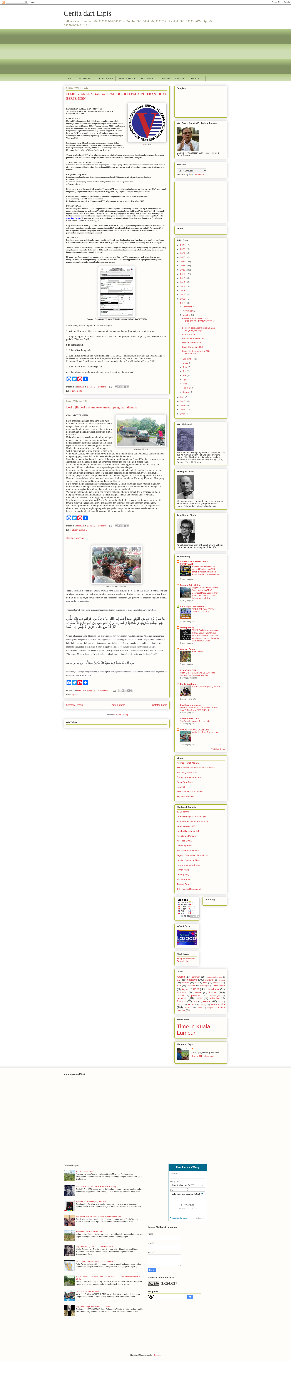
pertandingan (214, 995)
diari (179, 980)
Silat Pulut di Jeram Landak (190, 791)
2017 (183, 282)
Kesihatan (219, 985)
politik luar (214, 998)
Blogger (157, 1355)
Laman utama (117, 705)
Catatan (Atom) (121, 715)
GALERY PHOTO (105, 78)
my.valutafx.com (198, 1218)
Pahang (213, 992)
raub (195, 1001)
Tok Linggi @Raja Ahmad (189, 889)
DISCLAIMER (147, 78)
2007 (183, 414)
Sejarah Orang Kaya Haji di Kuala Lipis (93, 1306)
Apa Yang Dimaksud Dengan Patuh (195, 721)
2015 (183, 290)
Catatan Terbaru (75, 705)
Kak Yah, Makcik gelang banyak (206, 686)
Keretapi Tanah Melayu (188, 763)
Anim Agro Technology (192, 606)
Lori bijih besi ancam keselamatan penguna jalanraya (101, 407)
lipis (196, 989)
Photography (183, 874)
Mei (185, 375)
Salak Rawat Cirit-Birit (192, 347)
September (188, 359)
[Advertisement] (145, 50)
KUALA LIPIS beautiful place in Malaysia (196, 767)
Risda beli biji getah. (191, 342)
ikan (197, 983)
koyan (185, 989)
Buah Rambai (198, 652)
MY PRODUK (85, 78)
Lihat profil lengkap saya (202, 1056)
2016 (183, 286)
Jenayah (191, 986)
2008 (183, 409)
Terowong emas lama (187, 772)
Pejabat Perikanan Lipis (188, 860)
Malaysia (182, 992)
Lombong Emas (184, 845)
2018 (183, 278)
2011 (182, 397)
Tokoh (199, 1008)
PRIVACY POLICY (127, 78)
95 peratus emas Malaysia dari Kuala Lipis (94, 1261)
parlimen (180, 995)
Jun (185, 371)
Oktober (187, 315)
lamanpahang (187, 627)
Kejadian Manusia (185, 796)
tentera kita (77, 391)
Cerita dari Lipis (87, 13)
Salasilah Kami (184, 879)
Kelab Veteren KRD (186, 826)
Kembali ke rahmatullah (188, 831)
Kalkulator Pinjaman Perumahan (192, 821)
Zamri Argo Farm (185, 782)
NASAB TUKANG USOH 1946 (194, 729)
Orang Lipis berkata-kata (189, 777)
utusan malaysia (79, 530)
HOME (70, 78)
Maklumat (213, 989)
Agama (75, 694)
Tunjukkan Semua (218, 749)
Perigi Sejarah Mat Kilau (193, 338)
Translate (199, 174)
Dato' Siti (181, 787)
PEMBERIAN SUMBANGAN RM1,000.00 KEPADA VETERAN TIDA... (198, 321)
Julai (185, 367)
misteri (198, 992)
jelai (179, 985)
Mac (185, 383)
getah (222, 980)
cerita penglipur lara (214, 977)
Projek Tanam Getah (85, 1171)
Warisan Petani (187, 649)
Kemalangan (204, 986)
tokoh (187, 1007)
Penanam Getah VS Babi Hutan (90, 1231)
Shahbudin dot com (190, 705)
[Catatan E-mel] (110, 387)
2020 (183, 270)
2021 (183, 265)
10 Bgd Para (183, 812)
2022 (183, 261)
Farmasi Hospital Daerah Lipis (191, 816)
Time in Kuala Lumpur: (193, 1029)
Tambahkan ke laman (179, 1218)
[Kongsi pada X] (121, 386)
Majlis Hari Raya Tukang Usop (205, 732)
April (185, 379)
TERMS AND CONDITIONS (171, 78)
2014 (183, 294)
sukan (191, 1004)
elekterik (209, 980)
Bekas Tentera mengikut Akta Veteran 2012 (196, 352)
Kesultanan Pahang (186, 836)
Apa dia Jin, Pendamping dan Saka (91, 1201)
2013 (183, 299)
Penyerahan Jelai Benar (188, 865)
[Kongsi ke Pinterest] (127, 386)
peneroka (195, 995)
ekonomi (192, 979)
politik (199, 998)
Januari (187, 392)
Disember (188, 306)
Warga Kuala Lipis (189, 718)
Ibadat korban (75, 538)
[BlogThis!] (118, 386)
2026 (183, 245)
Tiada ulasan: (104, 690)
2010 (183, 401)
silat (220, 1002)
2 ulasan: (102, 387)
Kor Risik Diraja (184, 841)
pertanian (182, 998)
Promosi (181, 1001)
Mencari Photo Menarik (188, 850)
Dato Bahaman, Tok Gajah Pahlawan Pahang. (96, 1186)
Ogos (186, 363)
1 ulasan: (102, 526)
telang (203, 1005)
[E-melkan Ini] (116, 386)
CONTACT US (196, 78)
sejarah (207, 1001)
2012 (183, 303)
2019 (183, 274)
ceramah (196, 977)
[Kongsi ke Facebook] (124, 386)
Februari (187, 388)
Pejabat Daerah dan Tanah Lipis (192, 855)
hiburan (185, 982)
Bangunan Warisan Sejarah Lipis (186, 959)
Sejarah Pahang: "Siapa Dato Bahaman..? (94, 1246)
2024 (183, 253)
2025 (183, 249)
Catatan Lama (159, 705)
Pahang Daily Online (190, 585)
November (188, 311)
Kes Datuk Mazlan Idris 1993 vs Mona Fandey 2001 (99, 1216)
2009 (183, 405)
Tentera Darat (183, 884)
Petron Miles (183, 870)
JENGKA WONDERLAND (87, 1291)
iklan (205, 982)
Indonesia (217, 983)
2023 (183, 257)
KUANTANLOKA (188, 670)
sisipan (180, 1005)
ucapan (210, 1008)
